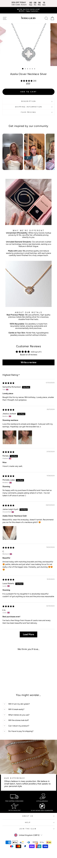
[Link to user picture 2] (25, 437)
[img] (8, 383)
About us (27, 816)
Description (28, 101)
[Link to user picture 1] (9, 437)
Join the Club (27, 829)
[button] (27, 81)
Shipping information (28, 107)
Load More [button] (28, 634)
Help (27, 822)
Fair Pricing (28, 112)
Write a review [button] (28, 362)
